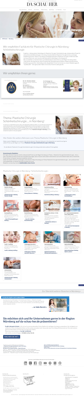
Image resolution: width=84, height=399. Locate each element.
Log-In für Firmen (68, 388)
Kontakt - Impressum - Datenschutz (72, 386)
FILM (64, 9)
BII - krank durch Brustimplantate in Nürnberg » (72, 226)
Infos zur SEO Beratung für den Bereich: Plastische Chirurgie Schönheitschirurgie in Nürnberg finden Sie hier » (54, 346)
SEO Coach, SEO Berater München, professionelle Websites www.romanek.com (10, 391)
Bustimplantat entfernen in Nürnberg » (50, 222)
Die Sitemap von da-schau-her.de (71, 387)
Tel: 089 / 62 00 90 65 (25, 331)
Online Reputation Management (71, 377)
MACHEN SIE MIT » (11, 337)
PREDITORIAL (44, 9)
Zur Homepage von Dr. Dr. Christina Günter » (49, 81)
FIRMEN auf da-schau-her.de (71, 380)
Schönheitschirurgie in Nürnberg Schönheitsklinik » (11, 278)
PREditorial (67, 378)
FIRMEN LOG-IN (78, 0)
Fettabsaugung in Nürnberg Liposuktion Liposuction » (30, 252)
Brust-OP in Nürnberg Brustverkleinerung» (29, 219)
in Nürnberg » (35, 193)
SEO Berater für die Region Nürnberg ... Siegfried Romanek (14, 348)
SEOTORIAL (36, 9)
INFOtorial (4, 38)
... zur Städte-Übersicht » (39, 307)
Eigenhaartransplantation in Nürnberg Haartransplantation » (50, 252)
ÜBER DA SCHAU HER (69, 385)
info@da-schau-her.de (28, 333)
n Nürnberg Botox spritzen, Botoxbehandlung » (70, 195)
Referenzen (67, 382)
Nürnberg (11, 38)
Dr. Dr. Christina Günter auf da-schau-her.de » (28, 94)
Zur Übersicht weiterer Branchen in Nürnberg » (61, 291)
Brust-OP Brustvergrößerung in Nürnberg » (11, 219)
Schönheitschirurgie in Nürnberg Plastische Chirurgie (11, 195)
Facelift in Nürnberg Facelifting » (11, 250)
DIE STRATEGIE (22, 9)
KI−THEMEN (59, 9)
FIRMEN (30, 9)
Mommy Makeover (28, 193)
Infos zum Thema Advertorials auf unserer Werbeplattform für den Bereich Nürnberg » (60, 348)
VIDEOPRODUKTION (69, 384)
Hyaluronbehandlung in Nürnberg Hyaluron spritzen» (71, 251)
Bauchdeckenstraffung (48, 194)
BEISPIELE (51, 9)
